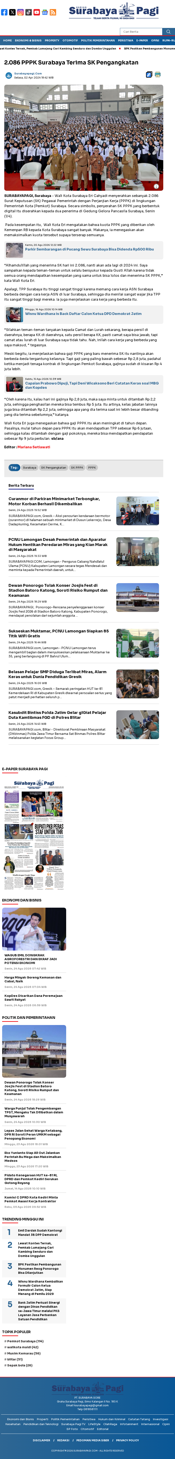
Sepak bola (19, 1365)
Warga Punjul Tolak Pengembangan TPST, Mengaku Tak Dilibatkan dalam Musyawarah (33, 1112)
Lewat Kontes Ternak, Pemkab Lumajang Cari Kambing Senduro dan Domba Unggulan (36, 1250)
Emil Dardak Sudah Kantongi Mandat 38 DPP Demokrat (40, 1233)
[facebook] (5, 15)
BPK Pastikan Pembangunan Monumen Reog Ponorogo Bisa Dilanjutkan (39, 1269)
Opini (155, 40)
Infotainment (129, 1424)
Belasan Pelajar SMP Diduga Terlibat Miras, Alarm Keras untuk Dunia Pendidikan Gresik (57, 674)
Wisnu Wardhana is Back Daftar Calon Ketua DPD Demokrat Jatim (83, 314)
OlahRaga (110, 1424)
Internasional (150, 1424)
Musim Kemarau (24, 1353)
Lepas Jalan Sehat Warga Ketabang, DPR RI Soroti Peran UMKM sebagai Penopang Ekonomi (33, 1134)
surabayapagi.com (28, 73)
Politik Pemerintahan (98, 40)
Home (7, 40)
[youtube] (38, 15)
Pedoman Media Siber (92, 1440)
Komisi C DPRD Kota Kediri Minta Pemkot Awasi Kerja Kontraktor (31, 1199)
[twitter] (13, 15)
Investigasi (160, 1419)
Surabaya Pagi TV (73, 1424)
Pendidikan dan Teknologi (40, 1424)
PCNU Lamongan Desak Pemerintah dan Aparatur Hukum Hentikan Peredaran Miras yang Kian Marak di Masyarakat (58, 544)
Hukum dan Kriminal (111, 1419)
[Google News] (46, 15)
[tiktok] (29, 15)
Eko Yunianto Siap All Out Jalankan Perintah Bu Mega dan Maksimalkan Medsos (32, 1156)
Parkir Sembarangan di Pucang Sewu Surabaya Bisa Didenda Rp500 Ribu (89, 249)
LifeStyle (94, 1424)
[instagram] (21, 15)
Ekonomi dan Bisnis (20, 1419)
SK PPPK (77, 467)
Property (52, 40)
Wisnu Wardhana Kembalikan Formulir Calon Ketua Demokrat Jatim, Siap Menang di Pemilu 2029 (40, 1288)
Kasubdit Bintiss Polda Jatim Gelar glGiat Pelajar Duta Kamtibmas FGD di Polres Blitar (57, 715)
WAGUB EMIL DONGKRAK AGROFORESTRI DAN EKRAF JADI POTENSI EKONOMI (30, 959)
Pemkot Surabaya (25, 1341)
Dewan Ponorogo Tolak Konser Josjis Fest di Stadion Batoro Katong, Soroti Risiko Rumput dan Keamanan (58, 590)
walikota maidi (22, 1347)
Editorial (102, 1429)
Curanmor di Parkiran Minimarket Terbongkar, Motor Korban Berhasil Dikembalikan (54, 501)
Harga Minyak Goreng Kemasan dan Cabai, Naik (32, 979)
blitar (15, 1359)
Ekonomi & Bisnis (28, 40)
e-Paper (142, 40)
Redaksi (63, 1440)
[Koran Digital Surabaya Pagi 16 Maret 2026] (34, 834)
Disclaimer (41, 1440)
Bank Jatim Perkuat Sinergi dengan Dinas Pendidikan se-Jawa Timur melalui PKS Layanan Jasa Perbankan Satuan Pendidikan (39, 1311)
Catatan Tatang (139, 1419)
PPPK (92, 467)
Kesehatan (12, 1424)
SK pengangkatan (53, 467)
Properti (42, 1419)
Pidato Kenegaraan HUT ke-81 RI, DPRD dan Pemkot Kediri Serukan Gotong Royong (31, 1179)
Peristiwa (125, 40)
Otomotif (70, 40)
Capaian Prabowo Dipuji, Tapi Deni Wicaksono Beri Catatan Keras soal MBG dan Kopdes (92, 385)
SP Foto (72, 1429)
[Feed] (53, 15)
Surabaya (29, 467)
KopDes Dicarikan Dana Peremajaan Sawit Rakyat (33, 998)
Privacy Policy (127, 1440)
